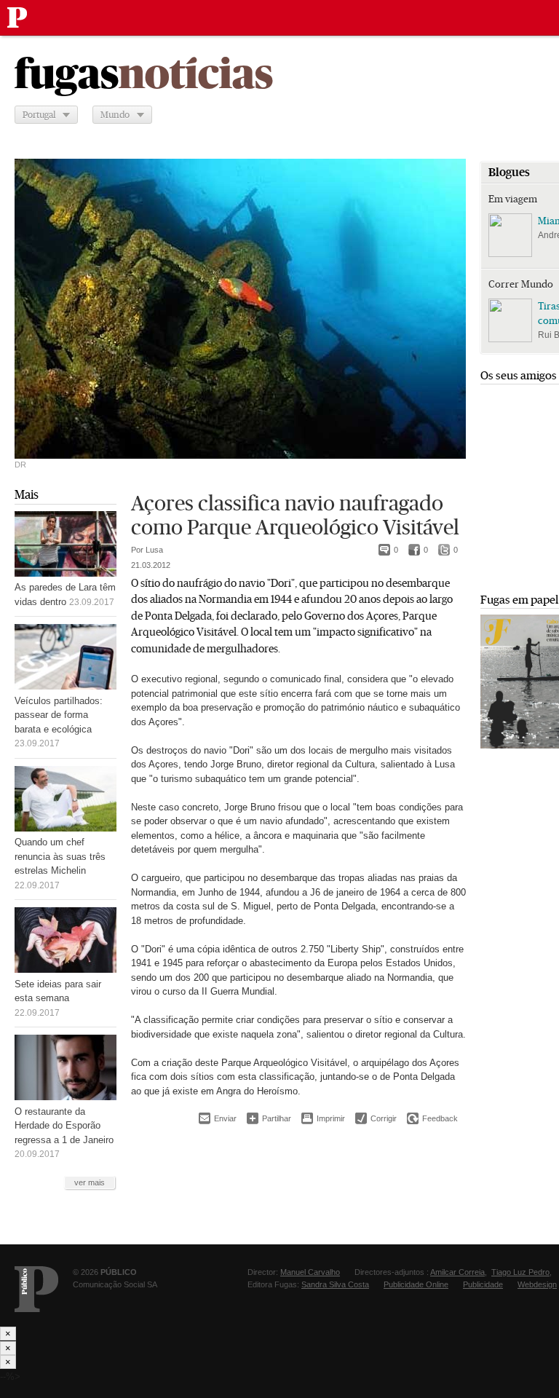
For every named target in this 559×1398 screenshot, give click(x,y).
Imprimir (323, 1118)
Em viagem (512, 199)
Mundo (115, 114)
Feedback (432, 1118)
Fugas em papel (519, 600)
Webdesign (537, 1284)
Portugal (39, 114)
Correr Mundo (520, 284)
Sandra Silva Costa (335, 1284)
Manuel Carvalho (310, 1272)
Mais (27, 495)
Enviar (218, 1118)
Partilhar (269, 1118)
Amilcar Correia (457, 1272)
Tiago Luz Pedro (520, 1272)
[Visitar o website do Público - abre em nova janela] (36, 1289)
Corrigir (376, 1118)
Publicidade (483, 1284)
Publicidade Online (416, 1284)
